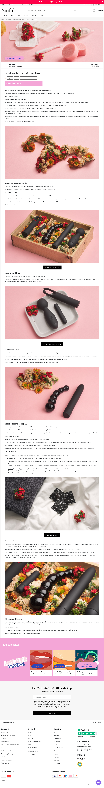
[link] (2, 19)
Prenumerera (52, 713)
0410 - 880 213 (97, 4)
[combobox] (50, 10)
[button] (102, 1)
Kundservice (87, 4)
